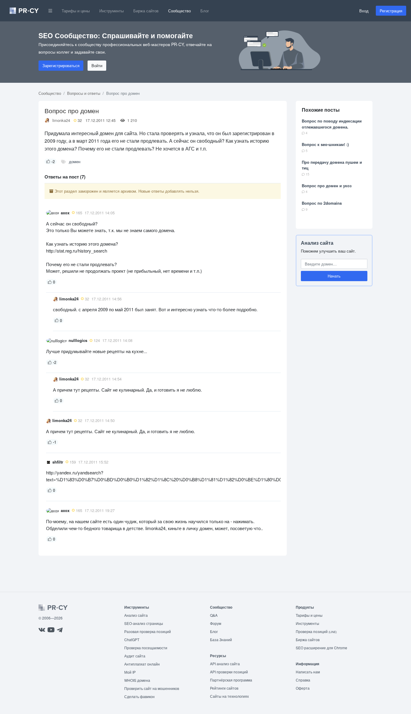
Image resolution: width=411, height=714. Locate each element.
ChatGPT (131, 639)
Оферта (303, 688)
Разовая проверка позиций (147, 631)
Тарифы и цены (76, 11)
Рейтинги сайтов (224, 688)
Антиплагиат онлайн (142, 663)
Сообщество (179, 11)
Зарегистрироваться (60, 65)
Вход (364, 11)
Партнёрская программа (231, 679)
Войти (96, 65)
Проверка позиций (316, 631)
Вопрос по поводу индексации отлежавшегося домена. (332, 124)
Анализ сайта (317, 242)
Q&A (214, 615)
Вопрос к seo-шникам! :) (325, 144)
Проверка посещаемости (145, 647)
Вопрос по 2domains (322, 203)
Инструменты (111, 11)
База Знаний (221, 639)
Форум (215, 623)
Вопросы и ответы (83, 93)
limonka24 (61, 120)
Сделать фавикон (139, 696)
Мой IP (130, 672)
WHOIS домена (137, 680)
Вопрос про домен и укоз (326, 185)
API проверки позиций (229, 671)
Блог (204, 11)
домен (74, 161)
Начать (334, 276)
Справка (303, 679)
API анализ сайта (225, 663)
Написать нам (308, 671)
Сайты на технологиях (229, 696)
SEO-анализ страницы (143, 623)
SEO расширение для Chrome (321, 647)
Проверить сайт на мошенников (151, 688)
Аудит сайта (134, 655)
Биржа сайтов (146, 11)
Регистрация (391, 11)
